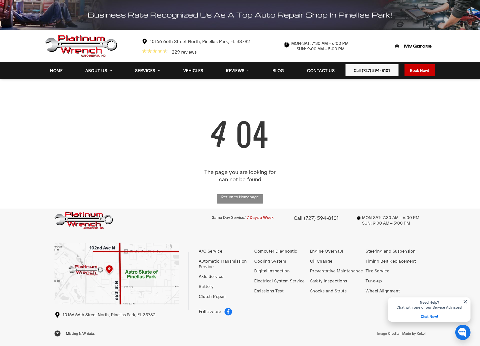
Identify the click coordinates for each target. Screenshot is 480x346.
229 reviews (184, 52)
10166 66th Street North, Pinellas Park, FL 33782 (200, 41)
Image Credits (388, 333)
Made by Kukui (414, 333)
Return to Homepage (240, 197)
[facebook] (228, 312)
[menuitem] (56, 70)
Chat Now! (429, 316)
